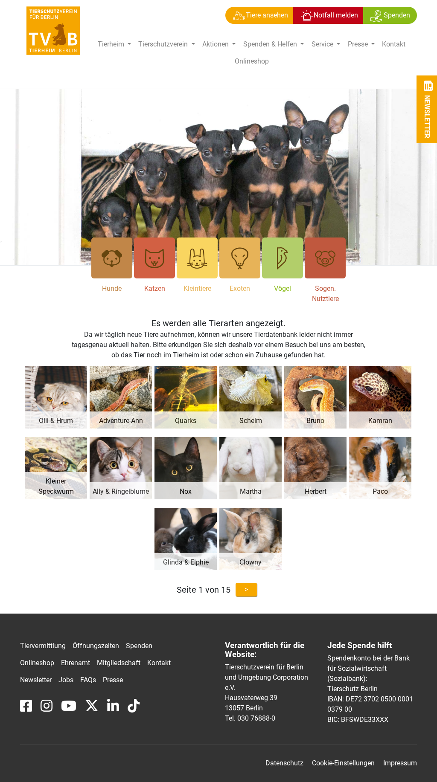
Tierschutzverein (163, 44)
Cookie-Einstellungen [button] (343, 763)
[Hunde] (111, 257)
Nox (186, 491)
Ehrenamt (75, 663)
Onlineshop (252, 61)
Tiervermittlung (43, 646)
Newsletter (36, 680)
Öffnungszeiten (96, 646)
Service (323, 44)
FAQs (88, 680)
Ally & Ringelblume (121, 491)
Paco (380, 491)
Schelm (250, 421)
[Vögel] (282, 257)
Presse (359, 44)
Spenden (139, 646)
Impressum (400, 763)
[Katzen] (154, 257)
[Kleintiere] (197, 257)
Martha (251, 491)
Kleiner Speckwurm (56, 486)
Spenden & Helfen (271, 44)
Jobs (65, 680)
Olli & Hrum (56, 421)
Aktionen (216, 44)
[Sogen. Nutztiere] (325, 257)
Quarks (185, 421)
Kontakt (393, 44)
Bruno (315, 421)
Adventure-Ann (121, 421)
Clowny (250, 562)
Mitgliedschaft (118, 663)
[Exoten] (239, 257)
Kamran (380, 421)
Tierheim (112, 44)
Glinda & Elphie (186, 562)
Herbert (315, 491)
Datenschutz (284, 763)
